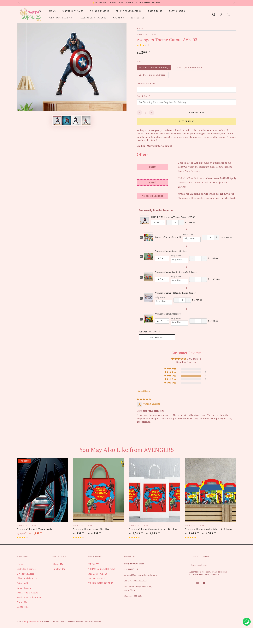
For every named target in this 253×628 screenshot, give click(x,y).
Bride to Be (23, 583)
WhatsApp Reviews (27, 592)
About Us (22, 602)
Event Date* (143, 96)
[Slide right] (233, 3)
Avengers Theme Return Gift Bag (171, 251)
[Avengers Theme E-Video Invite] (42, 490)
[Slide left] (19, 3)
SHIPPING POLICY (99, 578)
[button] (213, 14)
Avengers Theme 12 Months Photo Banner (175, 292)
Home (139, 28)
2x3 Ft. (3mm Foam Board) (152, 75)
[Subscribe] (234, 565)
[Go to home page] (30, 14)
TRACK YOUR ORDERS (100, 583)
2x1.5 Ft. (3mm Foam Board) (189, 68)
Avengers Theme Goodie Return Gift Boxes (175, 271)
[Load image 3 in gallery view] (76, 120)
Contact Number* (146, 83)
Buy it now (186, 121)
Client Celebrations (28, 578)
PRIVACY (93, 564)
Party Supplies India (146, 34)
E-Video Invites (25, 573)
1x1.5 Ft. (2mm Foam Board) (153, 68)
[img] (144, 399)
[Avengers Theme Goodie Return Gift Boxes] (210, 490)
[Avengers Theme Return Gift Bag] (98, 490)
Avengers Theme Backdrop (168, 313)
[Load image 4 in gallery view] (86, 120)
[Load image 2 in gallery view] (66, 120)
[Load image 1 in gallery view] (57, 120)
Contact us (23, 606)
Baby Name (188, 234)
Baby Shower (24, 587)
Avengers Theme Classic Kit (168, 237)
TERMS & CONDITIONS (102, 568)
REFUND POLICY (98, 573)
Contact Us (59, 568)
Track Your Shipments (29, 597)
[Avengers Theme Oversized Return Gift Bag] (154, 490)
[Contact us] (247, 622)
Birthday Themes (26, 568)
